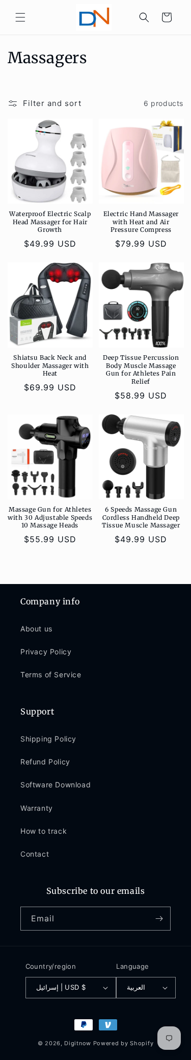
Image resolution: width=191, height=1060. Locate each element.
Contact (34, 854)
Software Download (55, 784)
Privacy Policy (45, 651)
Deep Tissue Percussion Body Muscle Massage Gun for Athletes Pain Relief (141, 369)
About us (36, 628)
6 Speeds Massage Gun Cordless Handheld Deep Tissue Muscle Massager (141, 517)
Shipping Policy (48, 738)
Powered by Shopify (123, 1043)
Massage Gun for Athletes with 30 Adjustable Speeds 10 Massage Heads (50, 517)
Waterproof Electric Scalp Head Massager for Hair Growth (50, 221)
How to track (43, 831)
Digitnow (77, 1043)
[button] (20, 17)
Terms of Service (50, 674)
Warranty (36, 808)
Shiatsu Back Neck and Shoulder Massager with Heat (50, 365)
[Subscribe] (159, 919)
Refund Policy (45, 761)
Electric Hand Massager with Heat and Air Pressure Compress (141, 221)
